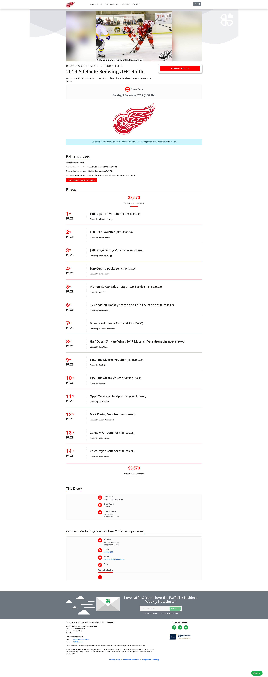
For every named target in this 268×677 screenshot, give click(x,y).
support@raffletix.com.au (81, 639)
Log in (197, 4)
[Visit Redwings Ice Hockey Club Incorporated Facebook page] (101, 577)
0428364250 (108, 552)
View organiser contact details (81, 180)
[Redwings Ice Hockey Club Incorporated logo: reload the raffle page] (76, 4)
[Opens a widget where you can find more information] (257, 673)
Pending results (112, 4)
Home (92, 4)
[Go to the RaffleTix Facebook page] (174, 627)
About (99, 4)
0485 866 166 (77, 642)
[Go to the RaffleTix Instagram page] (180, 627)
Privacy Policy (114, 660)
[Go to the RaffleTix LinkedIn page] (186, 627)
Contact (135, 4)
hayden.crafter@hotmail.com (114, 559)
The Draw (125, 4)
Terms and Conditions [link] (131, 660)
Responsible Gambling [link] (150, 660)
